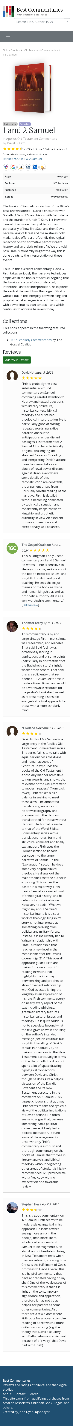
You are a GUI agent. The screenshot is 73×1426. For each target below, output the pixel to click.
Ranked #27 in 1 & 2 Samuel (22, 159)
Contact (20, 1394)
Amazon (20, 167)
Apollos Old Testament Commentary (31, 139)
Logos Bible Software (35, 167)
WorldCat (6, 167)
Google (13, 167)
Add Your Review (16, 360)
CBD (28, 167)
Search (33, 1394)
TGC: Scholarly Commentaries (31, 340)
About (7, 1394)
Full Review (30, 605)
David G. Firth (16, 143)
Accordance (42, 167)
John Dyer (26, 1412)
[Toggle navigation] (8, 36)
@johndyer (42, 1412)
